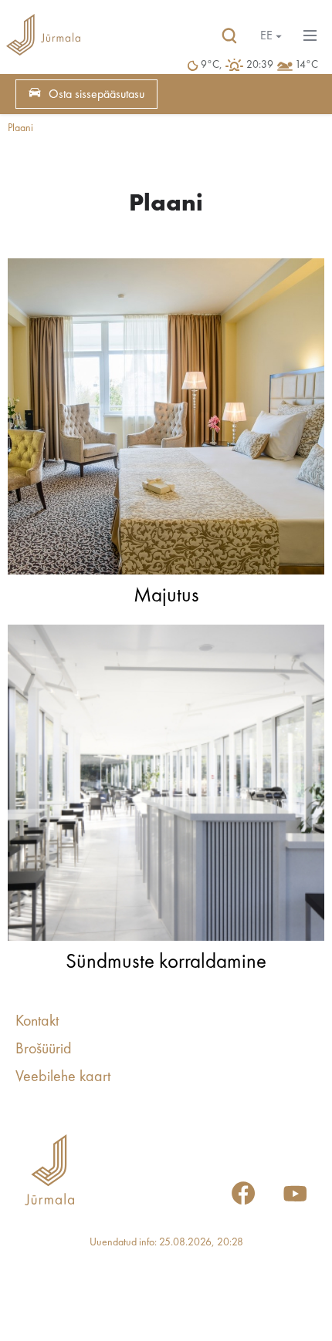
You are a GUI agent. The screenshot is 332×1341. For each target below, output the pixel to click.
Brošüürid (43, 1049)
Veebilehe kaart (62, 1077)
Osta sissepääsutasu (96, 95)
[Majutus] (166, 420)
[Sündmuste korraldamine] (166, 786)
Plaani (20, 128)
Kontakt (37, 1021)
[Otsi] (229, 36)
